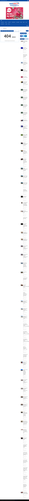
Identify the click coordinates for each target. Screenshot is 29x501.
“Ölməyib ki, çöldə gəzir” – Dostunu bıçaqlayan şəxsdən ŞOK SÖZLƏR (25, 453)
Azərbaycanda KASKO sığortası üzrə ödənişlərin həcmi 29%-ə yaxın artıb (25, 431)
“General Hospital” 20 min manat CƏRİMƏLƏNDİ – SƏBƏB (25, 445)
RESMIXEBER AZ (24, 52)
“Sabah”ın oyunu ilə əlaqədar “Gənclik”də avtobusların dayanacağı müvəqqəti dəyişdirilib (25, 372)
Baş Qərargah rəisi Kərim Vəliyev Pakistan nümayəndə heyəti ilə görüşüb (25, 381)
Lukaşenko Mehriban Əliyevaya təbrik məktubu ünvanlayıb (25, 144)
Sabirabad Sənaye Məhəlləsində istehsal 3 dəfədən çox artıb (25, 302)
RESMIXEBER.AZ (14, 5)
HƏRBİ (21, 22)
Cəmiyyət (9, 22)
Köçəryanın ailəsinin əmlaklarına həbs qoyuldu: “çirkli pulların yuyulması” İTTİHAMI (25, 469)
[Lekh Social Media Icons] (21, 36)
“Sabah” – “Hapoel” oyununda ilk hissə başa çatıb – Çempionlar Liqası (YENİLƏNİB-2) (25, 136)
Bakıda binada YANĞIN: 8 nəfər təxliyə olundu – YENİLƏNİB (25, 485)
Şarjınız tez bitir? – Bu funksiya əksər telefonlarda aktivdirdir (25, 55)
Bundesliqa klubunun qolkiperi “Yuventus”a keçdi (25, 71)
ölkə (26, 22)
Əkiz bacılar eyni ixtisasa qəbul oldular (25, 439)
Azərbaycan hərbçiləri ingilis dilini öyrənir (25, 212)
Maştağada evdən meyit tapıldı (25, 218)
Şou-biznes (17, 22)
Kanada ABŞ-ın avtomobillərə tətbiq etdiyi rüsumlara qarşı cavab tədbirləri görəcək (25, 161)
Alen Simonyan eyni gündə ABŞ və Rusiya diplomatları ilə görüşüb (25, 397)
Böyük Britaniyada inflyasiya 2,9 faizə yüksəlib (25, 42)
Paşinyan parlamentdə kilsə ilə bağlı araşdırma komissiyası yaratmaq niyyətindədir (25, 414)
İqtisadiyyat (13, 22)
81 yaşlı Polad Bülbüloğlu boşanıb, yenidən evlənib (25, 233)
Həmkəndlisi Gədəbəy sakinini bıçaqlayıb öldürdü (25, 190)
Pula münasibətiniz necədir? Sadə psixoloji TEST (25, 279)
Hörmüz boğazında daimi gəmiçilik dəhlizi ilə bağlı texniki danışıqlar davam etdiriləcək (25, 204)
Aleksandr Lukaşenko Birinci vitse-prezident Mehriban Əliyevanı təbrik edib (25, 152)
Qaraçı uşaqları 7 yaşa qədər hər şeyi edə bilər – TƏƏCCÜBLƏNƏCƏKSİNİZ (25, 325)
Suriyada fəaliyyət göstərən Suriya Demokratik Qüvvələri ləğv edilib (25, 83)
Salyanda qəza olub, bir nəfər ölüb (25, 120)
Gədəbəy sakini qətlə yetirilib (24, 196)
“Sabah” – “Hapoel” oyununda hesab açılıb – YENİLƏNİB (25, 169)
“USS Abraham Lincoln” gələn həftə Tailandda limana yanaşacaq (25, 63)
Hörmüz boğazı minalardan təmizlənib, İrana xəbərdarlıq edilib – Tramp (25, 225)
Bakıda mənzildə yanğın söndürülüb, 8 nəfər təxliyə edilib (25, 493)
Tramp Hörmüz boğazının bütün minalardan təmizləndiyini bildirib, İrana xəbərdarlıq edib (25, 264)
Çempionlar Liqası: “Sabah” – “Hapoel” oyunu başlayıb (25, 177)
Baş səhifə (2, 22)
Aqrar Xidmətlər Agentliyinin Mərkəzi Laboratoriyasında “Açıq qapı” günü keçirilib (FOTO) (25, 423)
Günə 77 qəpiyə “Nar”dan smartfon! (25, 77)
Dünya (24, 22)
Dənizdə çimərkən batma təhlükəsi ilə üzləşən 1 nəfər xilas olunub (25, 90)
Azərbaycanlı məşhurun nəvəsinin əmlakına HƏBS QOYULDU (25, 286)
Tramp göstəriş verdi (25, 272)
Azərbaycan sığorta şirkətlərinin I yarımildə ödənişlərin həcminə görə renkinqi (25, 247)
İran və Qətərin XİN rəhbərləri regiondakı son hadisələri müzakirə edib (25, 128)
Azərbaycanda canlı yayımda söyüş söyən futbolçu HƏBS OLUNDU (25, 355)
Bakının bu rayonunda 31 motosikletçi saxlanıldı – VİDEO (25, 347)
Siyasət (6, 22)
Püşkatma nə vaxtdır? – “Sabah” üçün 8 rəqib (25, 48)
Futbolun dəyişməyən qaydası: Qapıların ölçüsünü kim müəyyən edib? (25, 294)
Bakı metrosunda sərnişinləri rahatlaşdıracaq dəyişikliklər (25, 363)
